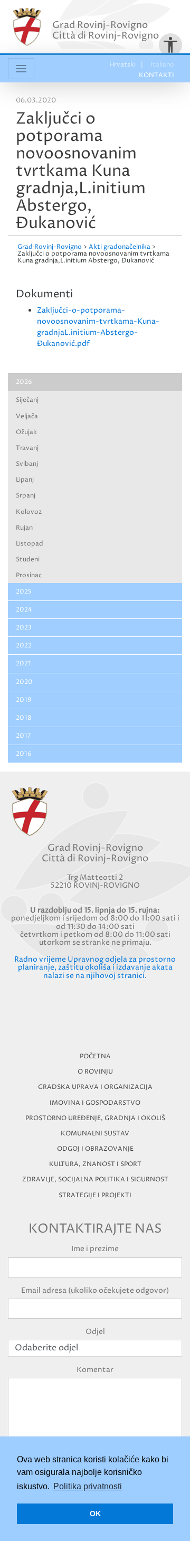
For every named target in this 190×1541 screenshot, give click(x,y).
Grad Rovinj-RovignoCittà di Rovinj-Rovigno (105, 30)
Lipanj (25, 479)
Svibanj (27, 463)
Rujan (24, 527)
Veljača (27, 416)
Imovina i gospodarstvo (95, 1102)
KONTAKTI (156, 75)
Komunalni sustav (95, 1133)
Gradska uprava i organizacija (95, 1087)
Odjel (95, 1332)
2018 (24, 717)
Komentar (95, 1370)
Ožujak (26, 432)
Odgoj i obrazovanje (95, 1148)
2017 (23, 735)
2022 (24, 645)
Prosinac (29, 575)
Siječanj (27, 400)
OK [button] (95, 1513)
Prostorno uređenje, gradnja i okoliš (95, 1118)
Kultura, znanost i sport (95, 1164)
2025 (24, 591)
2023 (24, 627)
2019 (24, 700)
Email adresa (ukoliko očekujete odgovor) (95, 1290)
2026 (24, 382)
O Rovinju (95, 1071)
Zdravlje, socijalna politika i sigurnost (95, 1179)
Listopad (29, 543)
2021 (23, 663)
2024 (24, 609)
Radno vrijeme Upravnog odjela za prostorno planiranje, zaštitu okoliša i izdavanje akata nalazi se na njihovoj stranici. (95, 967)
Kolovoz (29, 512)
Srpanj (25, 495)
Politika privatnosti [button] (87, 1486)
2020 (24, 682)
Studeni (28, 559)
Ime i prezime (95, 1249)
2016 (24, 753)
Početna (95, 1056)
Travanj (27, 448)
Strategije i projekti (95, 1195)
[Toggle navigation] (21, 68)
